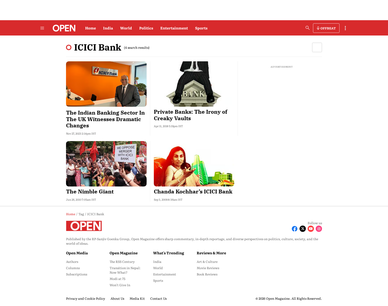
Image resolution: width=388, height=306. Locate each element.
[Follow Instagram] (319, 229)
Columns (73, 268)
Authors (72, 261)
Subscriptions (76, 274)
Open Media (77, 252)
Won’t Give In (120, 285)
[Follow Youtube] (311, 229)
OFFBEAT (328, 28)
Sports (201, 28)
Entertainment (174, 28)
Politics (146, 28)
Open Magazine (124, 252)
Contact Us (158, 298)
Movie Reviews (208, 268)
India (108, 28)
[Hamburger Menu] (42, 28)
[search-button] (307, 28)
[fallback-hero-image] (106, 84)
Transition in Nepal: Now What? (125, 270)
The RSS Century (122, 261)
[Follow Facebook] (294, 229)
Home (90, 28)
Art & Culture (207, 261)
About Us (117, 298)
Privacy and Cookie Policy (85, 298)
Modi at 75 (117, 278)
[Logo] (62, 28)
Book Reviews (207, 274)
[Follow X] (303, 229)
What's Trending (168, 252)
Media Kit (137, 298)
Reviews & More (211, 252)
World (126, 28)
